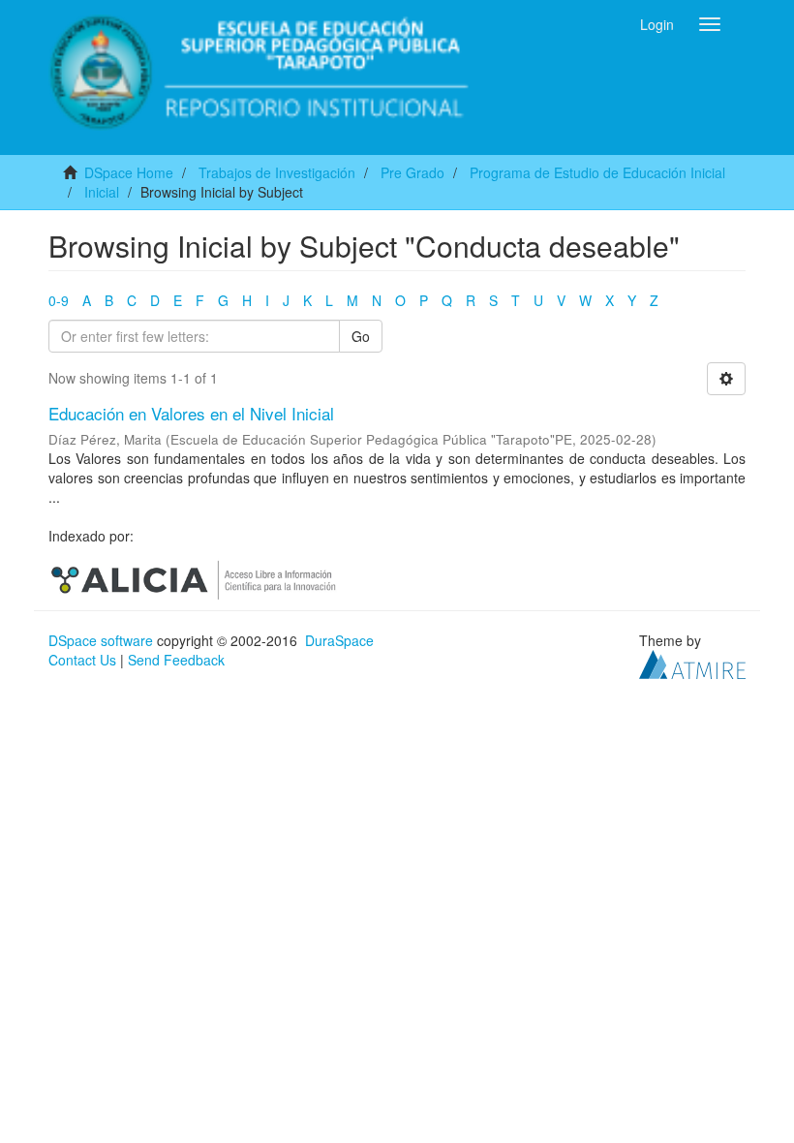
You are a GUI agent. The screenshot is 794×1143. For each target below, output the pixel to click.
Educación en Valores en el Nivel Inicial (191, 413)
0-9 (58, 300)
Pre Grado (412, 172)
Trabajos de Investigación (276, 172)
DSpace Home (128, 172)
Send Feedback (176, 659)
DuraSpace (339, 640)
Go (360, 336)
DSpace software (100, 640)
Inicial (101, 191)
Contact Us (82, 659)
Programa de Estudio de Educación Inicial (597, 172)
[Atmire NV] (692, 662)
